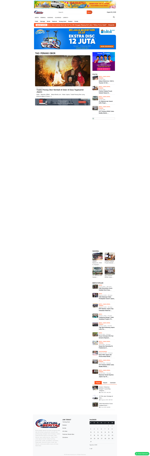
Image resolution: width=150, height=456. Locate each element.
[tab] (98, 382)
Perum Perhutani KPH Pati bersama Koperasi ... (106, 336)
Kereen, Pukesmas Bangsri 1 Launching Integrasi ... (104, 388)
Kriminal (43, 17)
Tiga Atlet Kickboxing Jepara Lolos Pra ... (107, 328)
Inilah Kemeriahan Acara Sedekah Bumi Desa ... (105, 289)
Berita (37, 17)
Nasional (50, 17)
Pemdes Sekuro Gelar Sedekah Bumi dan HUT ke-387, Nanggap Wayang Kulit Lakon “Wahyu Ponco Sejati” (62, 25)
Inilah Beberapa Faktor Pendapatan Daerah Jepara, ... (106, 298)
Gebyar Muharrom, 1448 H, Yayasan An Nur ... (106, 81)
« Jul (91, 448)
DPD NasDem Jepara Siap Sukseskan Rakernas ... (106, 309)
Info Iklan (64, 431)
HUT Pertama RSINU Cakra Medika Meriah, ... (106, 112)
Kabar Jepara (106, 76)
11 (94, 432)
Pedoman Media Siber (68, 434)
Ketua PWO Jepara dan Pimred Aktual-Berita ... (105, 355)
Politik (36, 21)
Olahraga (58, 17)
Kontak (76, 21)
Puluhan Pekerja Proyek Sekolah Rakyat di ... (105, 92)
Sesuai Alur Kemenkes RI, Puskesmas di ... (106, 347)
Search (89, 12)
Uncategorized (103, 351)
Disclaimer (65, 437)
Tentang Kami (62, 21)
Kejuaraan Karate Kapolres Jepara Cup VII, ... (106, 375)
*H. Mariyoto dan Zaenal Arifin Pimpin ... (106, 102)
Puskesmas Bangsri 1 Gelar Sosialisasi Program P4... (106, 318)
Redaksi (70, 21)
